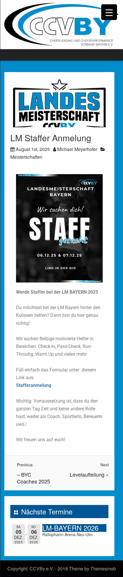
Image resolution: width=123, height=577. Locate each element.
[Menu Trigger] (109, 12)
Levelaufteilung (87, 474)
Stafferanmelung (33, 385)
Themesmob (103, 568)
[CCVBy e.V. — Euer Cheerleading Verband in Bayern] (61, 24)
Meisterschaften (26, 157)
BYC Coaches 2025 (33, 478)
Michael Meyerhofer (77, 149)
